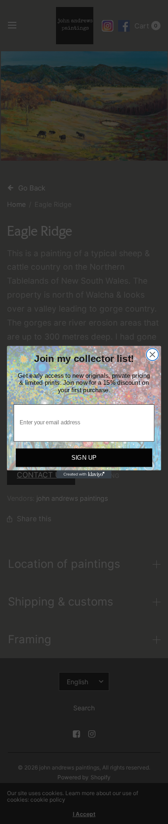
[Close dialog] (153, 354)
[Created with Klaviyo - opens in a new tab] (84, 474)
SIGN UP (84, 457)
